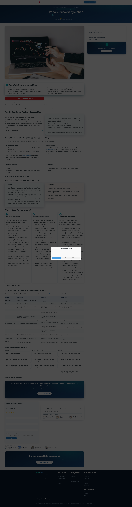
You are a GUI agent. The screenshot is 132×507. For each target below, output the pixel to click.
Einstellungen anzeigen (76, 257)
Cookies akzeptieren (56, 257)
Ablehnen (66, 257)
